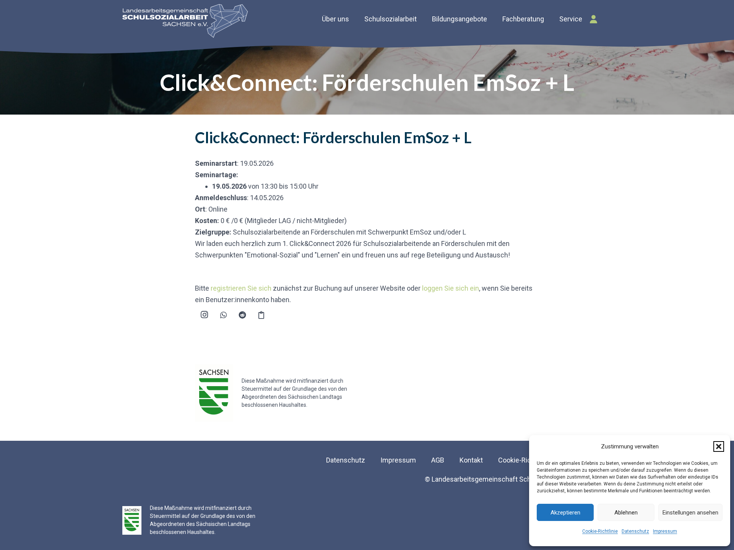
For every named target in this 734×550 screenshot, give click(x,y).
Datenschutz (635, 531)
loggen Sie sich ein (450, 288)
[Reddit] (242, 315)
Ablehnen (626, 512)
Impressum (665, 531)
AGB (437, 460)
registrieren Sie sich (241, 288)
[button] (719, 446)
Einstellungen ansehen (690, 512)
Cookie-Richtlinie (600, 531)
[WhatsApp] (223, 315)
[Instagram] (204, 315)
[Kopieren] (261, 315)
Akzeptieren (565, 512)
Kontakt (471, 460)
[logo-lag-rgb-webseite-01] (185, 21)
